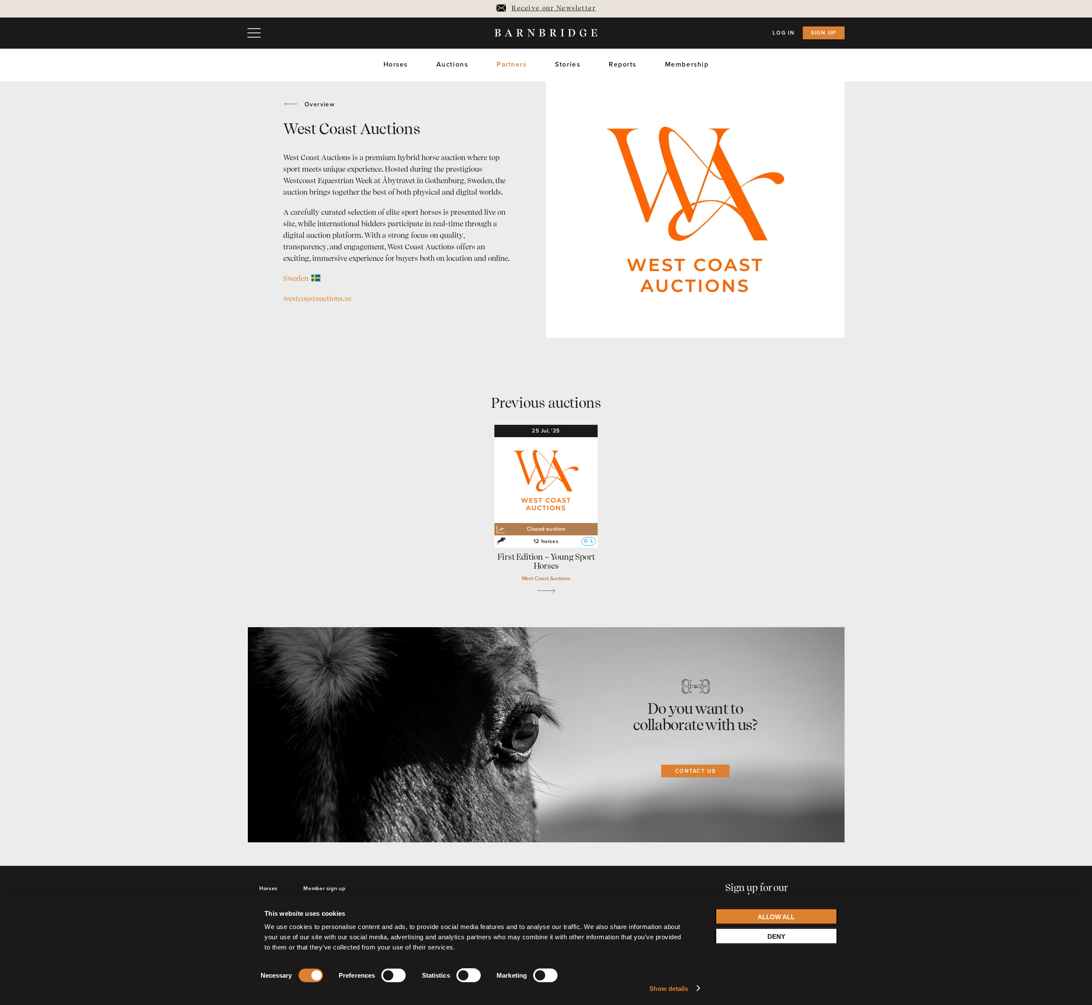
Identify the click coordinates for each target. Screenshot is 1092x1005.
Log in (784, 32)
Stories (567, 65)
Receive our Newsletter (553, 8)
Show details (668, 988)
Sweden (296, 279)
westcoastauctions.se (317, 299)
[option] (695, 209)
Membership (687, 65)
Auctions (452, 65)
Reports (622, 65)
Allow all (776, 916)
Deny (776, 936)
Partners (512, 65)
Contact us (695, 771)
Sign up (823, 32)
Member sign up (324, 888)
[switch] (393, 977)
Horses (395, 65)
